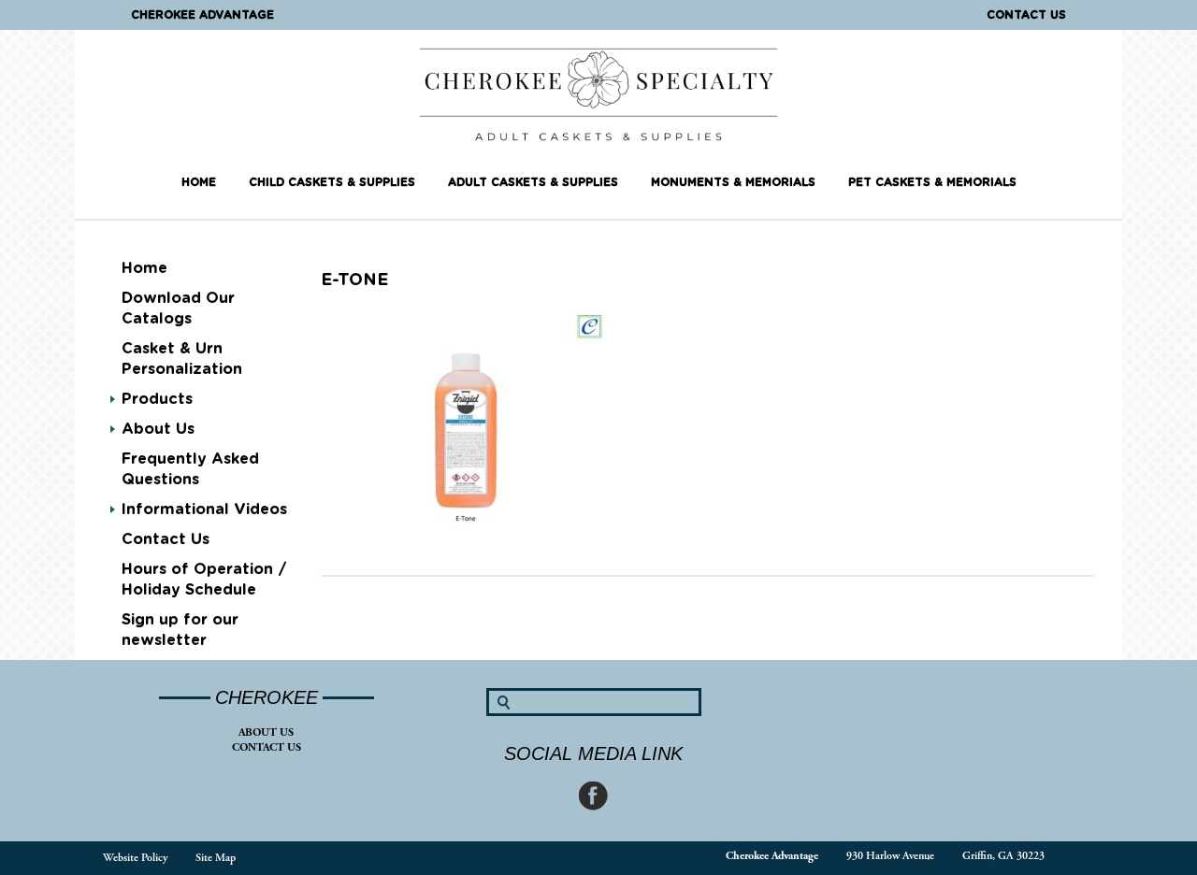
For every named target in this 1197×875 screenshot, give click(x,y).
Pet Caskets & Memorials (932, 182)
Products (157, 399)
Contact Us (1026, 15)
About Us (266, 732)
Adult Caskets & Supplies (533, 182)
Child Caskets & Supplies (332, 182)
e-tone (354, 280)
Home (198, 182)
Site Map (215, 858)
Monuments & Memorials (733, 182)
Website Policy (135, 858)
